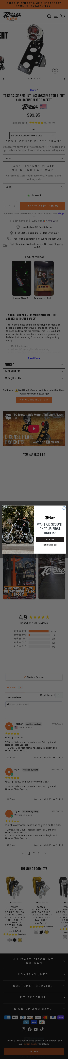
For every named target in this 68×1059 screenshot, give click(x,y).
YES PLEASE (50, 540)
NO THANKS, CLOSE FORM (50, 545)
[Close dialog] (63, 507)
